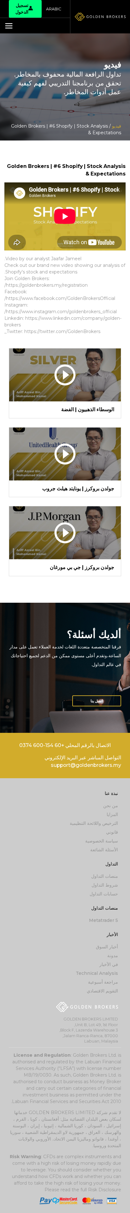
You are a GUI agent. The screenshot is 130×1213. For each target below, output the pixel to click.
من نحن (110, 805)
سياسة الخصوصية (101, 841)
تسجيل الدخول (21, 9)
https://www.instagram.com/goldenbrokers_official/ (60, 311)
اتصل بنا (97, 700)
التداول (111, 864)
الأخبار (112, 934)
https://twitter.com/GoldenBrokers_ (52, 331)
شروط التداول (105, 885)
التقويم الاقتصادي (102, 991)
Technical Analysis (97, 973)
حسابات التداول (104, 894)
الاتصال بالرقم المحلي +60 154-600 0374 (65, 745)
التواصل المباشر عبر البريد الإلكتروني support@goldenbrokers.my (82, 761)
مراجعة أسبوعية (103, 982)
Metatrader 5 (103, 920)
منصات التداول (104, 876)
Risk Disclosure (104, 1190)
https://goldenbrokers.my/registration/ (46, 285)
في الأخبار (108, 964)
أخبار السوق (107, 947)
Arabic (53, 9)
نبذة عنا (111, 793)
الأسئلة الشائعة (104, 850)
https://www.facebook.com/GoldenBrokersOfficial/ (59, 298)
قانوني (112, 832)
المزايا (112, 814)
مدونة (112, 955)
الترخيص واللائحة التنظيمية (94, 823)
